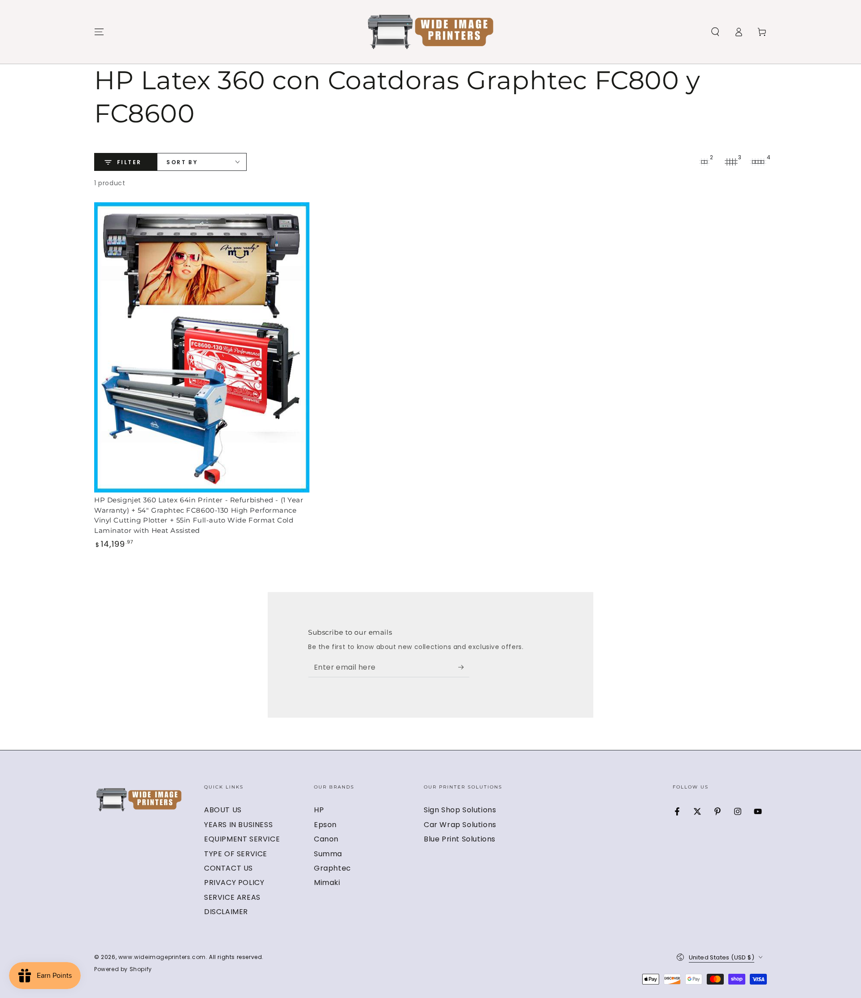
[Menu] (99, 32)
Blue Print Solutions (460, 839)
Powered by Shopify (123, 969)
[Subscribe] (464, 667)
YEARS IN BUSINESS (238, 824)
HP (319, 810)
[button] (715, 32)
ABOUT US (223, 810)
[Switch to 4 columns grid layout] (758, 162)
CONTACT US (228, 868)
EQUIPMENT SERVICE (242, 839)
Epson (325, 824)
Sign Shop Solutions (460, 810)
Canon (326, 839)
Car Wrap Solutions (460, 824)
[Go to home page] (431, 31)
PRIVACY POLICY (234, 882)
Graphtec (332, 868)
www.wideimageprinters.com (162, 957)
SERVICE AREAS (232, 897)
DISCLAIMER (226, 911)
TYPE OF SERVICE (235, 854)
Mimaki (327, 882)
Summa (328, 854)
